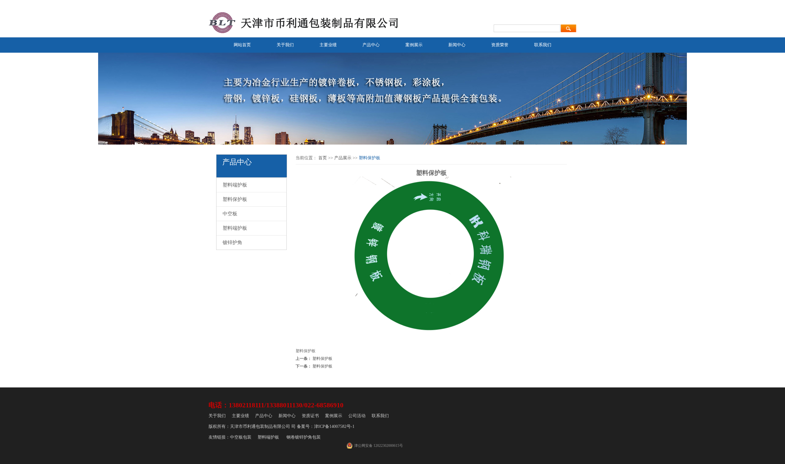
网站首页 (242, 45)
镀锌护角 (232, 242)
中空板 (230, 213)
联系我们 (542, 45)
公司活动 (357, 415)
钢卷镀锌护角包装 (303, 437)
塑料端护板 (235, 184)
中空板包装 (240, 437)
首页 (322, 158)
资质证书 (310, 415)
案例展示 (414, 45)
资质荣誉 (499, 45)
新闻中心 (456, 45)
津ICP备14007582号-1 (334, 426)
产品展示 (342, 158)
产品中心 (371, 45)
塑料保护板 (235, 199)
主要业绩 (328, 45)
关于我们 (285, 45)
